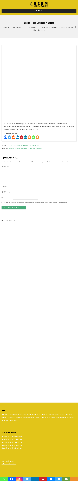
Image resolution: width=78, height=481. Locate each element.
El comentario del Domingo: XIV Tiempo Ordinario (25, 148)
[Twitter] (9, 137)
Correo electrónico (6, 192)
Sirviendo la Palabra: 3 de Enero (12, 445)
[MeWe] (25, 137)
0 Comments (41, 30)
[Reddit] (13, 137)
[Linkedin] (17, 137)
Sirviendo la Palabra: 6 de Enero (12, 437)
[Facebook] (5, 137)
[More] (37, 137)
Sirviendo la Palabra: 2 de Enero (12, 448)
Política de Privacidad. (9, 464)
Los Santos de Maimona (66, 27)
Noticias (33, 27)
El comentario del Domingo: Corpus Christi (25, 145)
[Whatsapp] (33, 137)
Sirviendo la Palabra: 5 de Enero (12, 439)
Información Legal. (8, 461)
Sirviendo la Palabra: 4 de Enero (12, 442)
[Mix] (29, 137)
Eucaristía (54, 27)
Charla (48, 27)
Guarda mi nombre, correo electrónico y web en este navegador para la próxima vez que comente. (35, 202)
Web (3, 198)
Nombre (5, 186)
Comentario (6, 166)
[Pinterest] (21, 137)
